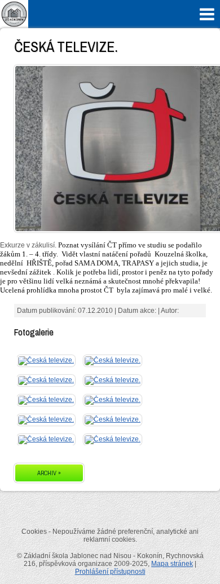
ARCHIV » (49, 473)
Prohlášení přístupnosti (110, 572)
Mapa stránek (172, 564)
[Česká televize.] (46, 360)
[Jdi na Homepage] (14, 26)
